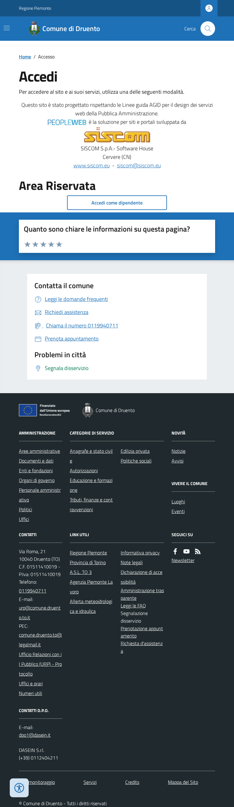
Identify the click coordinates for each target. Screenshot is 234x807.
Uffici (24, 519)
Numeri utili (30, 693)
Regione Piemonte (35, 8)
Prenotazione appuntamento (142, 632)
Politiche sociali (136, 460)
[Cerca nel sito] (205, 28)
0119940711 (32, 590)
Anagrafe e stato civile (91, 455)
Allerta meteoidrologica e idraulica (91, 606)
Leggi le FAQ (133, 605)
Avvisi (177, 460)
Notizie (179, 451)
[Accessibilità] (19, 788)
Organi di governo (37, 480)
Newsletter (183, 560)
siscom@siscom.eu (139, 165)
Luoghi (178, 501)
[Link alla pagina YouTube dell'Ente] (186, 551)
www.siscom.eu (91, 165)
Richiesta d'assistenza (142, 647)
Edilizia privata (135, 451)
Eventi (178, 511)
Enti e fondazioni (36, 470)
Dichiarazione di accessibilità (141, 576)
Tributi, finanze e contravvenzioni (91, 504)
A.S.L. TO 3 (81, 572)
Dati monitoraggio (37, 782)
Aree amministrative (39, 451)
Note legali (132, 562)
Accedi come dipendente (117, 202)
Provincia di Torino (88, 562)
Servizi (90, 782)
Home (25, 56)
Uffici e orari (31, 683)
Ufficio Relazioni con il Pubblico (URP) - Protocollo (40, 664)
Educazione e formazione (91, 485)
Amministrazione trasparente (142, 594)
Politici (25, 509)
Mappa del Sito (183, 782)
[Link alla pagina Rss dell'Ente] (197, 551)
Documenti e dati (36, 460)
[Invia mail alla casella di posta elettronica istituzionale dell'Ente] (40, 612)
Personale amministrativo (40, 494)
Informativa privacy (140, 552)
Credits (132, 782)
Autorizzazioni (84, 470)
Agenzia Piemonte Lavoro (91, 586)
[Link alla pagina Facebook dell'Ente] (175, 551)
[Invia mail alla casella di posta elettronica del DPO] (35, 735)
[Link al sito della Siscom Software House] (117, 135)
